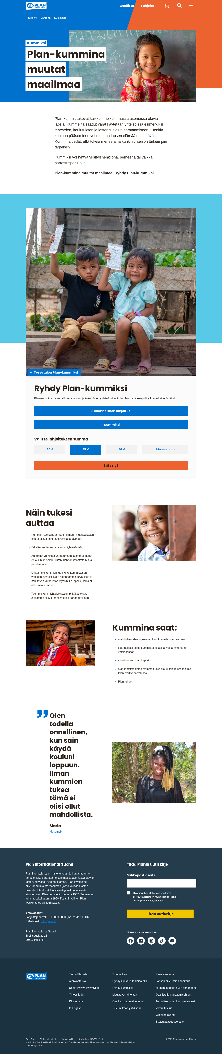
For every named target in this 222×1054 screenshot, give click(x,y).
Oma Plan (30, 1039)
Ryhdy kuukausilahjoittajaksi (130, 981)
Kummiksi (112, 424)
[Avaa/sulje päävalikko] (190, 5)
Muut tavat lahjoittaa (124, 994)
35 (85, 449)
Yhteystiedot (76, 994)
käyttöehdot (156, 900)
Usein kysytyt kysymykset (84, 987)
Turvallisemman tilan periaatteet (175, 1001)
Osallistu (127, 5)
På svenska (76, 1001)
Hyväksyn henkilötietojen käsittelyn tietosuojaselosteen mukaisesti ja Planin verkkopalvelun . (155, 897)
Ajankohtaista (77, 981)
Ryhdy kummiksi (122, 987)
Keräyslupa (84, 1039)
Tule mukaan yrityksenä (127, 1008)
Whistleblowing (165, 1014)
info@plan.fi (48, 921)
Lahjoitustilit (67, 1039)
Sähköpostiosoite (142, 875)
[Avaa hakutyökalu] (179, 5)
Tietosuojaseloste (48, 1039)
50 (120, 449)
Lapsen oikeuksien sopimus (173, 981)
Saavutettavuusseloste (170, 1021)
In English (75, 1008)
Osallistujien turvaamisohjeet (173, 994)
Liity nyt (111, 465)
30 (49, 449)
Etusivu (32, 17)
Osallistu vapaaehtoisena (128, 1001)
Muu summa (165, 449)
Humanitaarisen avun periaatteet (176, 987)
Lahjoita (45, 17)
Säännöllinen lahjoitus (112, 411)
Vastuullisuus (164, 1008)
